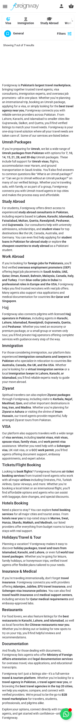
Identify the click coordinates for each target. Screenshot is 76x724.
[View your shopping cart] (71, 6)
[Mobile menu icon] (5, 6)
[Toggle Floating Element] (66, 714)
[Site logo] (25, 6)
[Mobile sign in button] (61, 6)
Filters (61, 33)
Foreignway (9, 717)
